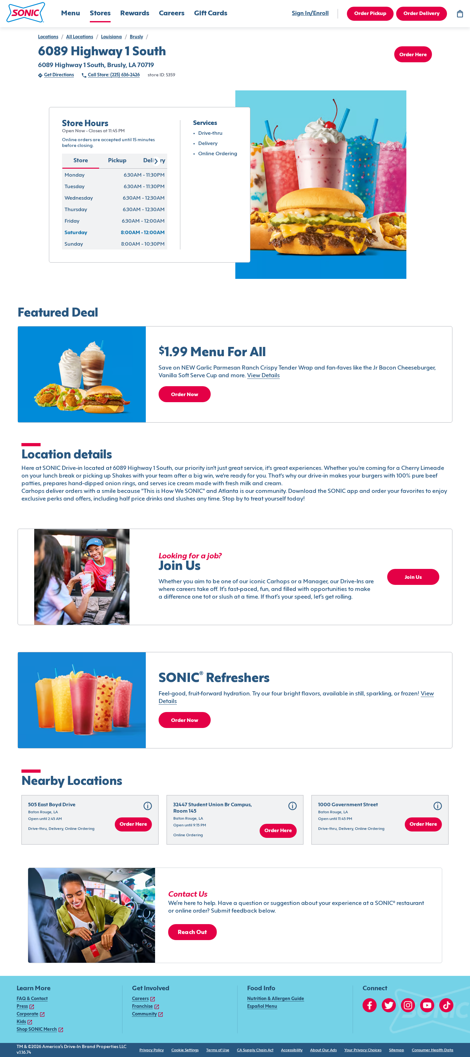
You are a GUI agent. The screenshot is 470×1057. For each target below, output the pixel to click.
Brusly (136, 37)
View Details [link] (263, 376)
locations (48, 37)
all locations (79, 37)
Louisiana (111, 37)
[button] (25, 12)
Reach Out (192, 932)
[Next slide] (156, 161)
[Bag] (460, 14)
